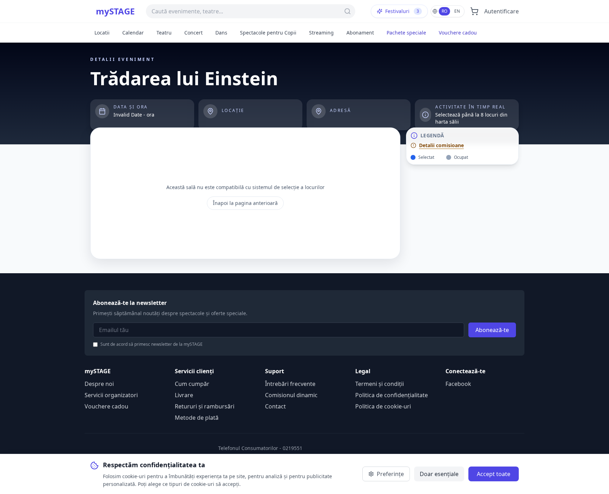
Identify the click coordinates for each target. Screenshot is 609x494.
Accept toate (493, 474)
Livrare (184, 395)
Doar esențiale (439, 474)
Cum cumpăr (192, 384)
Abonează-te (492, 330)
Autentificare (501, 11)
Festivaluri (402, 11)
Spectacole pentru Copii (268, 32)
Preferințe (390, 474)
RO (444, 11)
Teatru (164, 32)
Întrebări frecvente (290, 384)
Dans (221, 32)
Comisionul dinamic (291, 395)
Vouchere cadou (458, 32)
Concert (193, 32)
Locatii (102, 32)
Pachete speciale (406, 32)
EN (457, 11)
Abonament (360, 32)
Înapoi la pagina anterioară (245, 203)
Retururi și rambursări (204, 406)
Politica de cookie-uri (383, 406)
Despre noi (99, 384)
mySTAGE (115, 11)
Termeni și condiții (379, 384)
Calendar (133, 32)
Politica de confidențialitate (391, 395)
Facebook (458, 384)
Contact (275, 406)
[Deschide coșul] (474, 11)
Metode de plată (197, 417)
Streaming (321, 32)
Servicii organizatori (111, 395)
